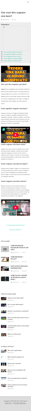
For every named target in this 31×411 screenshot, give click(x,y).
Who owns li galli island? (15, 350)
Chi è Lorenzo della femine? (15, 304)
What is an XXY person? (14, 334)
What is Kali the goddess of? (16, 357)
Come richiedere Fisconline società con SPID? (19, 247)
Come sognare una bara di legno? (12, 58)
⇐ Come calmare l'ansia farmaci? (15, 225)
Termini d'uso (8, 403)
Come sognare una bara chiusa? (12, 60)
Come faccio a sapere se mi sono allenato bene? (19, 277)
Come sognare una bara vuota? (12, 56)
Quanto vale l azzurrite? (14, 363)
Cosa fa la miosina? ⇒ (15, 229)
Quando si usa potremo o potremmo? (18, 311)
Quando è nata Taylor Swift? (16, 298)
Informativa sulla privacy (19, 403)
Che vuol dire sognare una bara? (12, 52)
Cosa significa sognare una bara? (12, 54)
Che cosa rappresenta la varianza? (17, 378)
